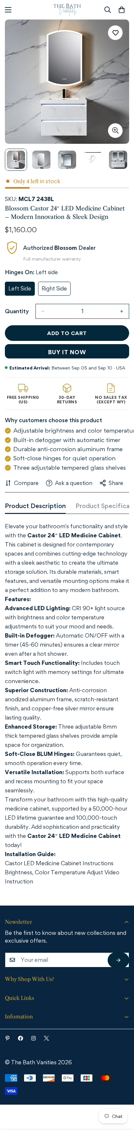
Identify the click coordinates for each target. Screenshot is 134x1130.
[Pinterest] (7, 1038)
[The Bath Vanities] (67, 10)
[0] (121, 9)
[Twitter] (46, 1038)
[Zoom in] (115, 130)
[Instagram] (33, 1038)
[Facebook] (20, 1038)
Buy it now (67, 352)
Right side (56, 290)
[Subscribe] (118, 960)
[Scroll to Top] (120, 1094)
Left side (21, 290)
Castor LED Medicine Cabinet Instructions (59, 863)
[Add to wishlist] (115, 32)
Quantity (17, 311)
